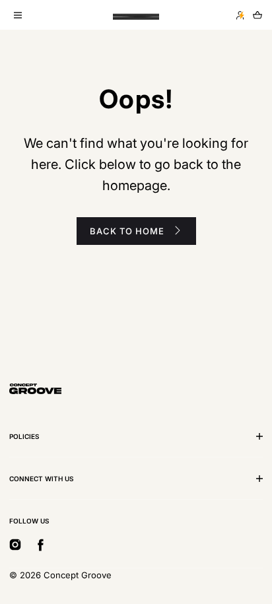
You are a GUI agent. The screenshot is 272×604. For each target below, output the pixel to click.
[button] (17, 15)
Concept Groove (78, 575)
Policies (24, 436)
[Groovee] (136, 15)
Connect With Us (41, 479)
